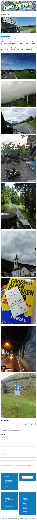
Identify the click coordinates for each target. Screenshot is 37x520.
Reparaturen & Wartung (9, 484)
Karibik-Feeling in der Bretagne (9, 507)
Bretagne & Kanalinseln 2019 (9, 482)
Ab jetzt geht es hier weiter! (7, 423)
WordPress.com (31, 518)
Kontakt (26, 11)
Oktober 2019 (25, 508)
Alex (9, 36)
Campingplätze (10, 11)
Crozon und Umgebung (9, 499)
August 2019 (25, 511)
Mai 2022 (24, 500)
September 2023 (25, 499)
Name (2, 448)
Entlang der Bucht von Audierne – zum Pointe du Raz (9, 503)
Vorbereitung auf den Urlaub (30, 423)
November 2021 (25, 502)
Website (2, 459)
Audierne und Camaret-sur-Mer (10, 501)
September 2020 (25, 505)
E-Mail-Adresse (4, 454)
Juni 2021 (24, 504)
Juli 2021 (24, 503)
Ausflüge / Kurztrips (6, 420)
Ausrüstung (16, 11)
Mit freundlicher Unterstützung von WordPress (10, 518)
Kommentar (3, 437)
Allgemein (7, 478)
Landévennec (7, 498)
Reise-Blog (3, 11)
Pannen (6, 483)
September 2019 (25, 509)
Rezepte (22, 11)
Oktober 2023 (25, 498)
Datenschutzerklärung (5, 14)
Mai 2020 (24, 507)
